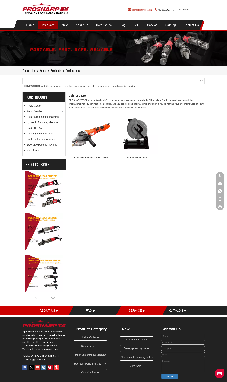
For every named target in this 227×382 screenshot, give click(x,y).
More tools (136, 366)
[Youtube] (37, 367)
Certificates (104, 25)
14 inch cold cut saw (137, 157)
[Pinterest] (50, 367)
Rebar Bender (34, 111)
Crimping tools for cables (40, 133)
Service (152, 25)
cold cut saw (47, 342)
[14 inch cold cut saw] (137, 133)
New (65, 25)
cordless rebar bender (124, 86)
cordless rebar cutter (75, 86)
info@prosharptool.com (39, 359)
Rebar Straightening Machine (43, 117)
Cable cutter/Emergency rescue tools (45, 139)
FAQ (136, 25)
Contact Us (191, 25)
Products (48, 25)
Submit (169, 376)
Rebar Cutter (34, 105)
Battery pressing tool (135, 348)
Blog (123, 25)
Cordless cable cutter (135, 339)
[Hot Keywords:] (201, 81)
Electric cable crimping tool (135, 357)
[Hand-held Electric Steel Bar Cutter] (91, 133)
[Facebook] (24, 367)
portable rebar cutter (51, 86)
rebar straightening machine (36, 338)
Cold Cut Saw (34, 128)
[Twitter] (31, 367)
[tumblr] (56, 367)
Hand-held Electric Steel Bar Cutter (91, 157)
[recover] (219, 377)
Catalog (170, 25)
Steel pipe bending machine (42, 144)
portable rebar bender (99, 86)
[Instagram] (43, 367)
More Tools (33, 150)
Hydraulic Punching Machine (42, 122)
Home (30, 25)
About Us (82, 25)
